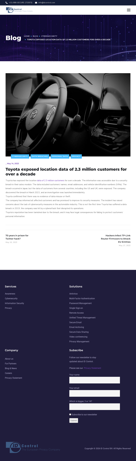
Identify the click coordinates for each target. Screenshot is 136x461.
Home (27, 36)
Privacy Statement (92, 368)
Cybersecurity (49, 36)
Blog (35, 36)
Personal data (60, 156)
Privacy (76, 156)
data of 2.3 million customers (50, 180)
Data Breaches (40, 156)
